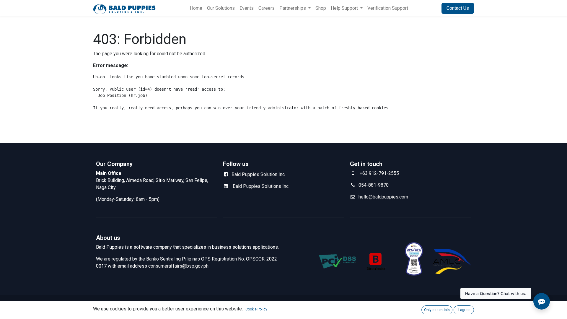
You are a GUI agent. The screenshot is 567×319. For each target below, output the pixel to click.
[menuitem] (196, 8)
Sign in (427, 8)
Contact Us (458, 8)
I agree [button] (464, 310)
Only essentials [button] (437, 310)
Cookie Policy (256, 309)
